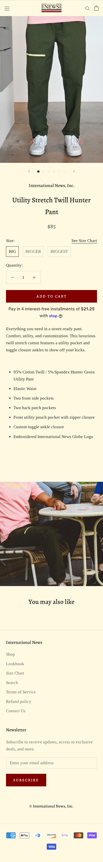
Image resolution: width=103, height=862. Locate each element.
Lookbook (15, 663)
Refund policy (18, 701)
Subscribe (26, 780)
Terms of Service (21, 692)
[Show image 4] (54, 171)
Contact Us (16, 710)
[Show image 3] (49, 171)
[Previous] (29, 171)
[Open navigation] (7, 8)
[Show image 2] (43, 171)
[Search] (87, 8)
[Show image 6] (65, 171)
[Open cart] (96, 8)
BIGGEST (59, 251)
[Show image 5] (59, 171)
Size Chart (15, 673)
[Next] (74, 171)
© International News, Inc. (51, 806)
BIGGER (33, 251)
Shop (10, 654)
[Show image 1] (38, 171)
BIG (12, 251)
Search (12, 682)
